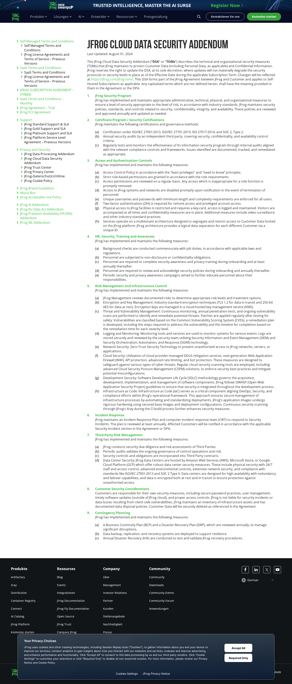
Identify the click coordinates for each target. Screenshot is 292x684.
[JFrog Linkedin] (256, 570)
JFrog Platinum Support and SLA (48, 133)
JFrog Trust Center (37, 167)
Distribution (19, 593)
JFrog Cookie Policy (38, 181)
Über (106, 577)
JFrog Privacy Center (39, 172)
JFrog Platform (20, 624)
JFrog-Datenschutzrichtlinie (44, 176)
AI (79, 17)
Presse (107, 632)
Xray (14, 585)
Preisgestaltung (155, 17)
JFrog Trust (64, 624)
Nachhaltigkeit (112, 624)
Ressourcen (125, 17)
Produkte (37, 17)
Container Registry (23, 601)
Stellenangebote (114, 616)
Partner (108, 601)
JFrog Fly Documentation (73, 608)
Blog (60, 577)
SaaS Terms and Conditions (40, 68)
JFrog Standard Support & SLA (46, 124)
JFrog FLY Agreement (35, 112)
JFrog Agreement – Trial (37, 108)
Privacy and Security (35, 149)
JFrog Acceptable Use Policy (40, 197)
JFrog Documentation (71, 601)
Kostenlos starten (22, 632)
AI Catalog (17, 616)
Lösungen (61, 17)
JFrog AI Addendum (34, 205)
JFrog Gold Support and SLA (45, 128)
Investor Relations (115, 593)
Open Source (65, 616)
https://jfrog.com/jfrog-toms (112, 79)
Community (156, 577)
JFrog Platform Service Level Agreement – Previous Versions (47, 139)
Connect (16, 608)
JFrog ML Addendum (35, 222)
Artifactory (18, 577)
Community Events (161, 593)
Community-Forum (161, 601)
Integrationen (66, 593)
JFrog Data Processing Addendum (49, 154)
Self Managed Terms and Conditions (47, 41)
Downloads (156, 585)
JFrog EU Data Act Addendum (42, 209)
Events (61, 585)
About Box (28, 193)
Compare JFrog (66, 632)
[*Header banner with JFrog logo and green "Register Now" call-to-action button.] (146, 5)
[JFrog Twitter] (267, 570)
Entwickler (98, 17)
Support (26, 120)
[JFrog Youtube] (277, 570)
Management (112, 585)
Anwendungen (159, 608)
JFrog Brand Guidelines (37, 188)
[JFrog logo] (17, 16)
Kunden (108, 608)
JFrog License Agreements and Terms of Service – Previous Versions (46, 59)
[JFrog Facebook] (245, 570)
